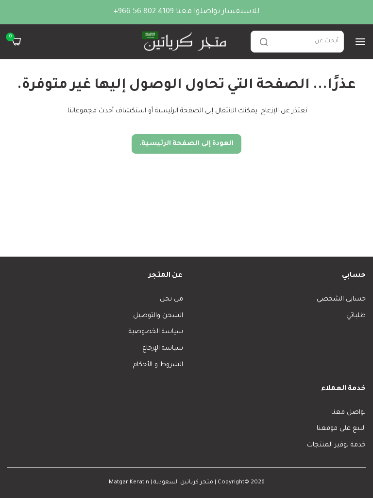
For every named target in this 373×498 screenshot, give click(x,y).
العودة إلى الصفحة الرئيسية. (186, 143)
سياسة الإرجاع (162, 348)
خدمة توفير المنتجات (336, 445)
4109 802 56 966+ (144, 12)
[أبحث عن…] (263, 42)
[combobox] (297, 42)
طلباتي (356, 316)
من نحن (171, 299)
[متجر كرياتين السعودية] (185, 42)
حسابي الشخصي (341, 299)
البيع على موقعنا (341, 428)
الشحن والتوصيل (158, 316)
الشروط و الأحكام (158, 365)
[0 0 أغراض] (16, 41)
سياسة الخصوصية (156, 332)
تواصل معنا (348, 412)
